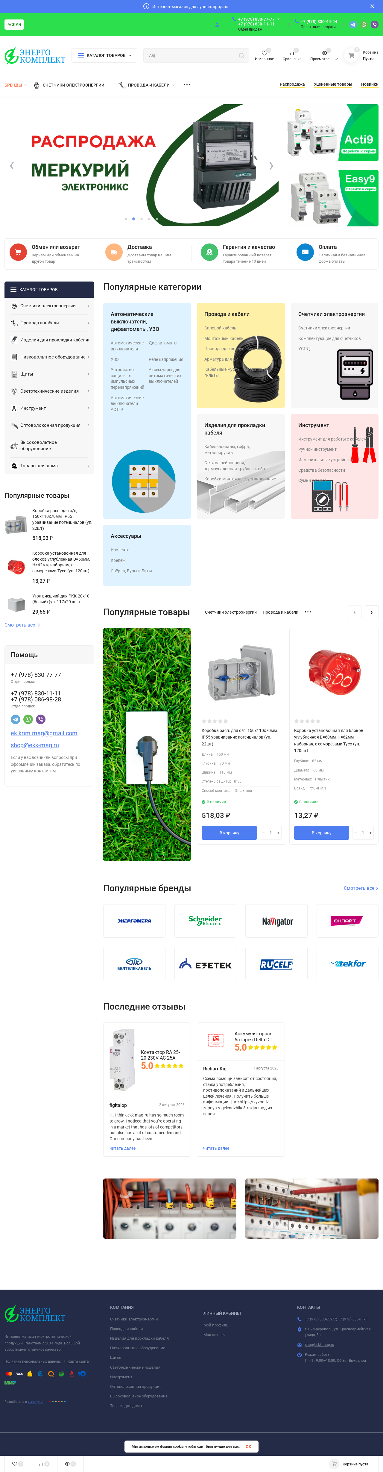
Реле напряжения (166, 359)
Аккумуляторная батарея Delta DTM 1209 (256, 1036)
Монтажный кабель (224, 338)
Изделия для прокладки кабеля (139, 1338)
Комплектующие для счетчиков (329, 338)
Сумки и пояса (312, 480)
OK (248, 1446)
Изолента (120, 549)
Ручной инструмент (317, 449)
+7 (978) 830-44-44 (319, 21)
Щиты (115, 1357)
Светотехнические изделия (135, 1367)
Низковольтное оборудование (137, 1348)
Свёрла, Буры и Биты (131, 570)
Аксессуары (126, 536)
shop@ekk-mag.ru (319, 1345)
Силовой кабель (220, 328)
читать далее (123, 1148)
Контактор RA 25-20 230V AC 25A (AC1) (160, 1055)
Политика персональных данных (32, 1361)
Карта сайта (78, 1361)
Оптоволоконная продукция (136, 1386)
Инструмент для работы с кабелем (332, 439)
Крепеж (118, 560)
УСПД (304, 348)
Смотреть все (19, 625)
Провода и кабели (227, 314)
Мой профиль (215, 1325)
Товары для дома (126, 1405)
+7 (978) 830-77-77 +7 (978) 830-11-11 (256, 21)
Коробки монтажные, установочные (240, 478)
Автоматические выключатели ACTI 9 (127, 403)
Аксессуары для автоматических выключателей (165, 375)
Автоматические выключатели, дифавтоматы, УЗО (135, 321)
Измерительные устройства (325, 459)
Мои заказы (214, 1334)
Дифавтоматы (163, 343)
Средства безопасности (321, 470)
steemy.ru (35, 1402)
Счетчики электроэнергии (331, 314)
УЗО (115, 359)
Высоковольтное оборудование (139, 1396)
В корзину (229, 832)
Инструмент (313, 425)
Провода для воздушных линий (235, 348)
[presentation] (11, 165)
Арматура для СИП (222, 359)
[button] (125, 218)
